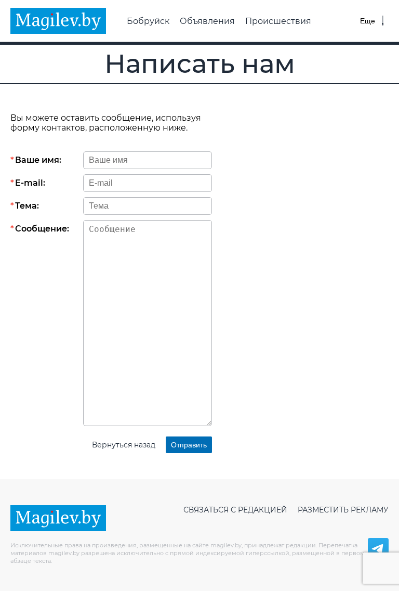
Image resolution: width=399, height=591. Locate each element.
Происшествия (278, 21)
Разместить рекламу (343, 510)
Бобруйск (148, 21)
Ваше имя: (38, 160)
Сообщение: (42, 229)
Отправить (189, 445)
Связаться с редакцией (235, 510)
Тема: (27, 206)
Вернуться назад (123, 444)
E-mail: (30, 183)
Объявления (207, 21)
